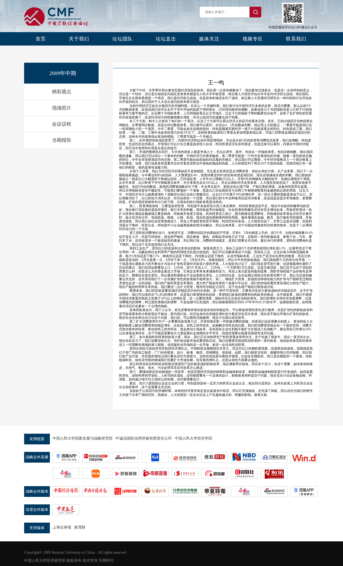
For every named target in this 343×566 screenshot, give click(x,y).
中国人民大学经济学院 (193, 438)
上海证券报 (62, 527)
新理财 (79, 527)
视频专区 (253, 39)
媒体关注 (209, 39)
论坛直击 (166, 39)
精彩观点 (61, 91)
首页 (41, 39)
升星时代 (106, 560)
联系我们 (296, 39)
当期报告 (61, 140)
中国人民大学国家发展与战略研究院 (83, 438)
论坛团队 (122, 39)
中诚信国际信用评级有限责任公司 (143, 438)
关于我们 (79, 39)
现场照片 (61, 108)
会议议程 (61, 124)
